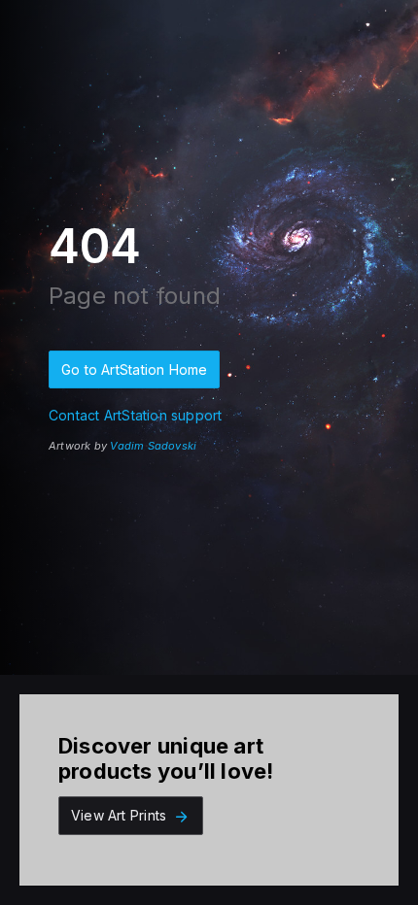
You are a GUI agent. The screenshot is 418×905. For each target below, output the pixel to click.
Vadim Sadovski (153, 445)
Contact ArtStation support (135, 415)
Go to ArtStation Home (134, 369)
